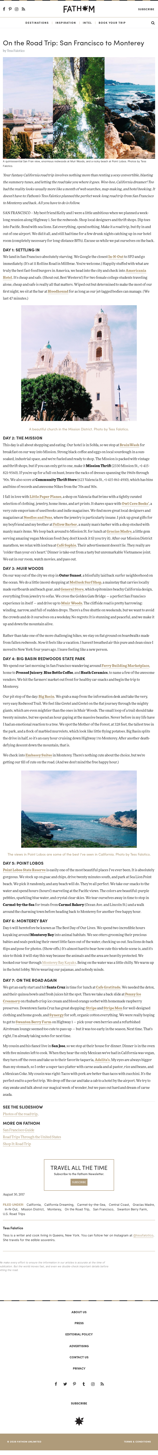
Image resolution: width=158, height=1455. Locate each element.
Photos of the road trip (20, 1114)
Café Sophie (66, 545)
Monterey (54, 1209)
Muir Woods (71, 603)
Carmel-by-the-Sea (91, 1205)
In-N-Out (116, 257)
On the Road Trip (77, 1209)
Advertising (79, 1346)
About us (79, 1312)
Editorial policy (79, 1334)
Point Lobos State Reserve (24, 870)
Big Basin (46, 697)
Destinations (37, 23)
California (34, 1205)
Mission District (32, 1209)
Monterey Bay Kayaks (59, 963)
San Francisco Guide (18, 1130)
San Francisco (103, 1209)
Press (79, 1323)
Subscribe (146, 9)
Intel (87, 23)
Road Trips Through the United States (32, 1137)
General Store (72, 589)
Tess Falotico (16, 50)
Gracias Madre (119, 531)
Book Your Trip (112, 23)
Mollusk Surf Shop (85, 582)
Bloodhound (58, 291)
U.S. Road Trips (14, 1214)
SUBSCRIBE (79, 1182)
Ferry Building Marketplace (125, 666)
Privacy (79, 1368)
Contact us (79, 1357)
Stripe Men (112, 1008)
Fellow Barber (65, 524)
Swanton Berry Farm (132, 1209)
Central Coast (119, 1205)
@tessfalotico (143, 1235)
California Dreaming (58, 1205)
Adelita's (102, 1060)
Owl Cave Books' (135, 504)
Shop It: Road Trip (17, 1144)
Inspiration (65, 23)
